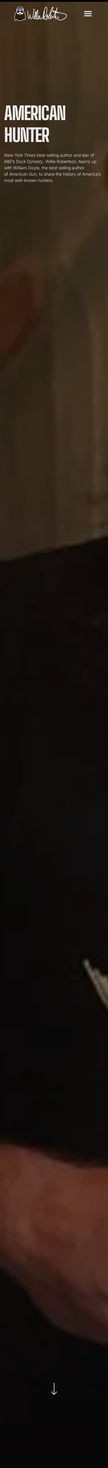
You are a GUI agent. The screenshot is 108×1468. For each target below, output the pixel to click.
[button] (88, 13)
